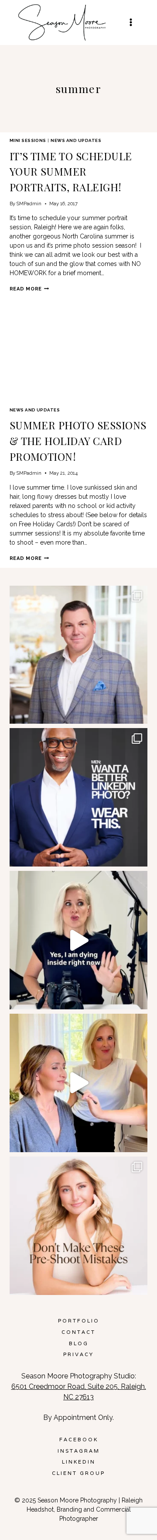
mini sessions (28, 140)
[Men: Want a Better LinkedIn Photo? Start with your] (79, 797)
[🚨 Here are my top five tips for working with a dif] (79, 1083)
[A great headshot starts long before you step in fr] (79, 1226)
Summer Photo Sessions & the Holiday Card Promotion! (78, 440)
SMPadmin (28, 203)
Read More (29, 289)
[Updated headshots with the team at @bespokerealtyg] (79, 655)
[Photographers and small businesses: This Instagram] (79, 940)
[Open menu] (131, 22)
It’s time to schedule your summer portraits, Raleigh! (71, 171)
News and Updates (76, 140)
